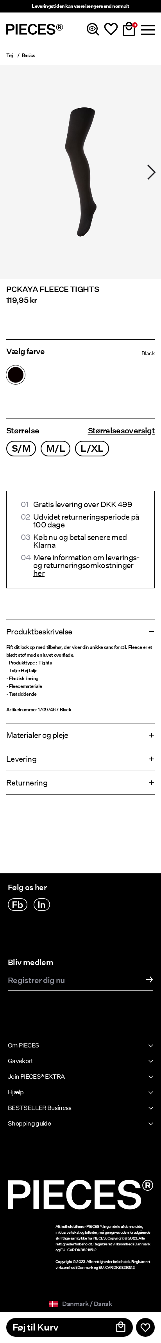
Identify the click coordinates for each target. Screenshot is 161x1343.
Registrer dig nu (36, 980)
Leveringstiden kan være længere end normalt (80, 6)
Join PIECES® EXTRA (36, 1076)
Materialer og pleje (37, 735)
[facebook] (17, 904)
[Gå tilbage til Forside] (34, 29)
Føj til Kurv (35, 1327)
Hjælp (16, 1092)
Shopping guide (29, 1123)
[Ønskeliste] (111, 29)
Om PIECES (23, 1045)
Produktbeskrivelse (39, 631)
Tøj (9, 55)
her (39, 573)
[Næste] (151, 172)
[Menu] (147, 29)
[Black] (15, 375)
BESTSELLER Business (40, 1107)
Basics (28, 55)
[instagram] (42, 904)
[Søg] (93, 29)
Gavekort (20, 1061)
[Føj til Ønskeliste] (145, 1327)
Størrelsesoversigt (121, 430)
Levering (21, 759)
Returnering (26, 782)
